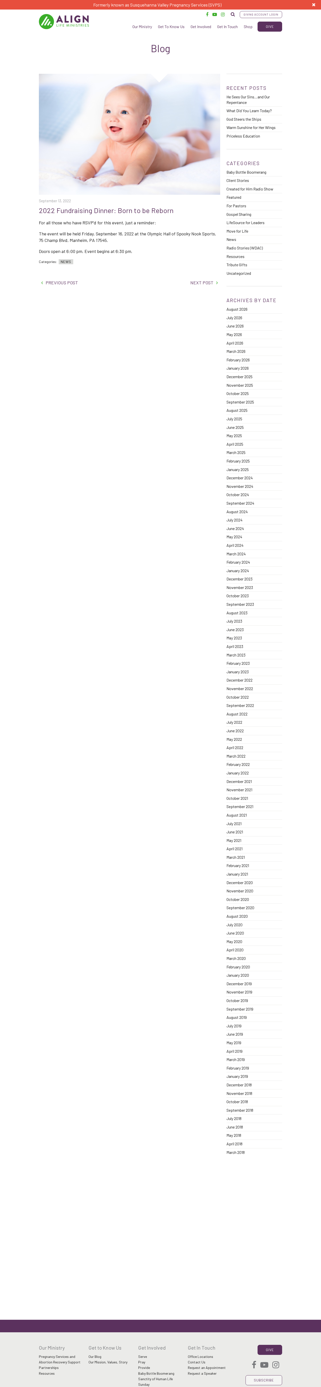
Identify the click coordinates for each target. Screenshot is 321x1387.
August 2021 (236, 815)
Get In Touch (227, 26)
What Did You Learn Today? (249, 110)
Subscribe (264, 1380)
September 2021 (239, 806)
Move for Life (237, 231)
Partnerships (49, 1367)
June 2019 (234, 1034)
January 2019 (237, 1076)
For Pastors (236, 205)
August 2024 (237, 511)
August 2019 (236, 1017)
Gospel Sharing (238, 214)
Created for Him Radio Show (249, 188)
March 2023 (236, 654)
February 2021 (237, 865)
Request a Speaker (202, 1373)
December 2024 (239, 477)
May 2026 (234, 334)
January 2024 (237, 570)
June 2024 (235, 528)
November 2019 (239, 991)
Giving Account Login (261, 14)
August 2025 (237, 410)
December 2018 (239, 1084)
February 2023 (238, 663)
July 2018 (234, 1118)
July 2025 (234, 418)
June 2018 (234, 1127)
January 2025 (237, 469)
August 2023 (237, 612)
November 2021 (239, 789)
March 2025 (236, 452)
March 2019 (235, 1059)
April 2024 (235, 545)
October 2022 (237, 697)
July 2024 (234, 519)
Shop (248, 26)
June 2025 (235, 427)
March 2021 (235, 857)
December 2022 (239, 680)
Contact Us (196, 1362)
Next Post (201, 282)
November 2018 (239, 1093)
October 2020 (237, 899)
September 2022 (240, 705)
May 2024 (234, 536)
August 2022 (237, 713)
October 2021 (237, 798)
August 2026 (237, 309)
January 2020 (237, 975)
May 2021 (233, 840)
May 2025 (234, 435)
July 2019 (234, 1025)
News (66, 261)
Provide (144, 1367)
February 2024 (238, 562)
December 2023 (239, 578)
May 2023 (234, 637)
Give (270, 26)
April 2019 (234, 1051)
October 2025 (237, 393)
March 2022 (236, 756)
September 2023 (240, 604)
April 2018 (234, 1143)
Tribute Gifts (236, 264)
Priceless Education (243, 136)
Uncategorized (238, 273)
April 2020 (235, 949)
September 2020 (240, 907)
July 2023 (234, 621)
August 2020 (237, 916)
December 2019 (239, 983)
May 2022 (234, 739)
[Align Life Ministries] (64, 21)
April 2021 (234, 848)
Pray (141, 1362)
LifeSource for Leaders (245, 222)
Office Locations (200, 1356)
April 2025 (234, 444)
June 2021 (234, 831)
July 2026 (234, 317)
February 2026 (238, 359)
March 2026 (236, 351)
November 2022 (239, 688)
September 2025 (240, 402)
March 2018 (235, 1152)
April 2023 (234, 646)
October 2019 (237, 1000)
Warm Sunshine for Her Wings (251, 127)
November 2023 (239, 587)
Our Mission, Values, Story (108, 1362)
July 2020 (234, 924)
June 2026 (235, 325)
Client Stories (237, 180)
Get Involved (201, 26)
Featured (233, 197)
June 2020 (235, 933)
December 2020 (239, 882)
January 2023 (237, 671)
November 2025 (239, 385)
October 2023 (237, 595)
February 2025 (238, 460)
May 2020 (234, 941)
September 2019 (239, 1009)
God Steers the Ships (243, 119)
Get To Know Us (171, 26)
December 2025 (239, 376)
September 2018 (239, 1110)
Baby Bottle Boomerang (246, 172)
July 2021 (234, 823)
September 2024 (240, 503)
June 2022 (235, 730)
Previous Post (62, 282)
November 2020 (239, 890)
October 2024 (237, 494)
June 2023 (235, 629)
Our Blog (95, 1356)
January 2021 (237, 874)
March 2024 (236, 553)
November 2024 (239, 486)
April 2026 (234, 343)
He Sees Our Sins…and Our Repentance (248, 99)
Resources (235, 256)
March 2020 (236, 958)
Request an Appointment (207, 1367)
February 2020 (238, 966)
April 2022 (234, 747)
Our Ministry (142, 26)
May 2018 (233, 1135)
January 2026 (237, 368)
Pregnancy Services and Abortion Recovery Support (60, 1359)
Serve (142, 1356)
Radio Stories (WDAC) (244, 247)
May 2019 (233, 1042)
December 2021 (239, 781)
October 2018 (237, 1101)
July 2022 (234, 722)
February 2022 (238, 764)
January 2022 (237, 772)
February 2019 (237, 1068)
